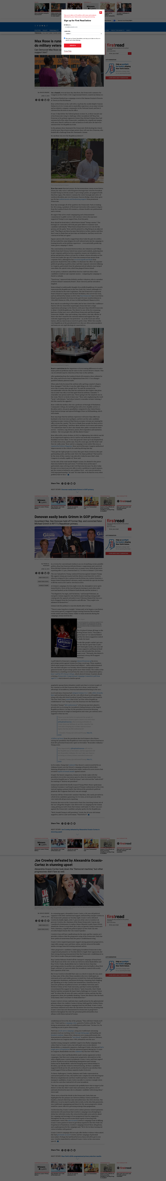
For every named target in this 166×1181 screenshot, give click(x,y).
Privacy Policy (67, 51)
